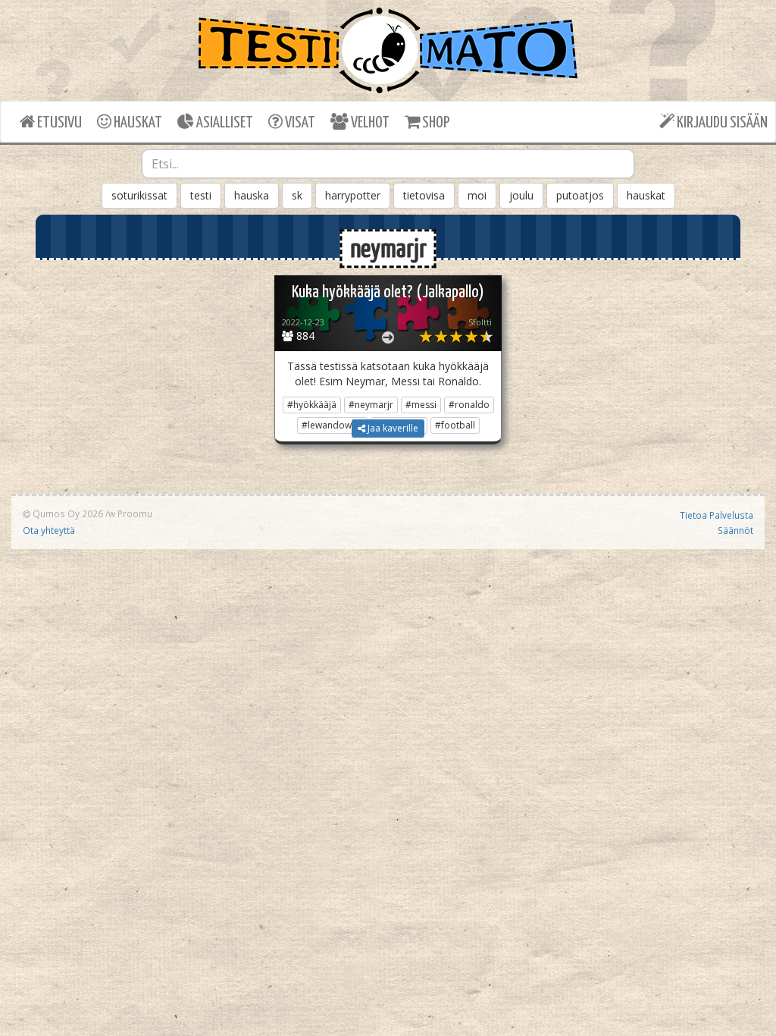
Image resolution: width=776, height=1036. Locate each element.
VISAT (299, 122)
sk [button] (297, 195)
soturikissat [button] (139, 195)
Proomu (134, 513)
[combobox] (388, 164)
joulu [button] (521, 195)
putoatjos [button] (580, 195)
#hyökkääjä (311, 404)
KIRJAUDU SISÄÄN (721, 122)
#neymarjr (371, 404)
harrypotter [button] (352, 195)
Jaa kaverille (391, 428)
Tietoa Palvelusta (716, 515)
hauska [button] (251, 195)
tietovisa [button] (424, 195)
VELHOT (369, 122)
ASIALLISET (223, 122)
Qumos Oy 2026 (66, 513)
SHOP (434, 122)
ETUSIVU (58, 122)
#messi (420, 404)
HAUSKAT (136, 122)
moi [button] (477, 195)
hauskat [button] (646, 195)
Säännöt (735, 530)
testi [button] (200, 195)
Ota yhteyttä (49, 530)
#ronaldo (469, 404)
